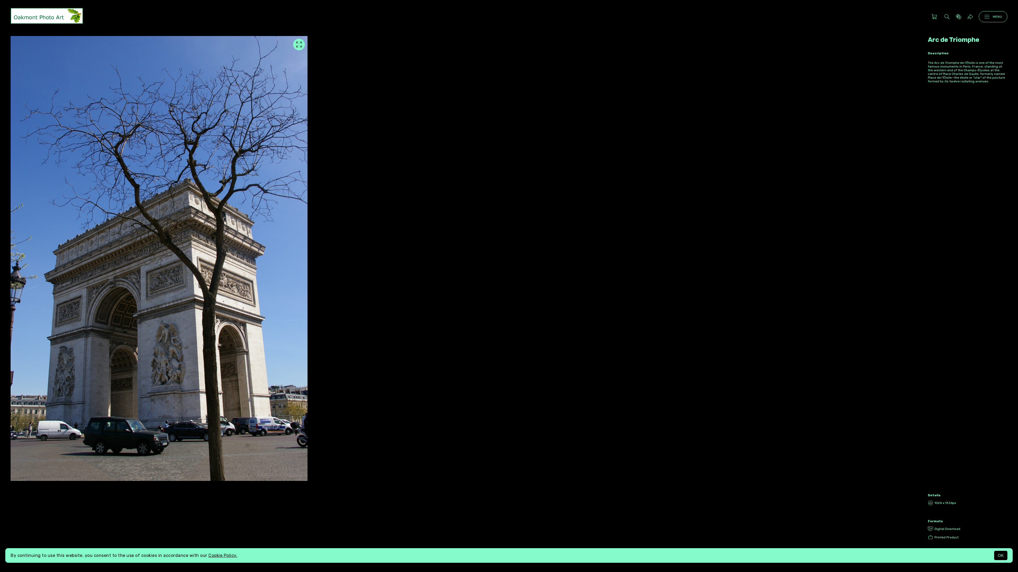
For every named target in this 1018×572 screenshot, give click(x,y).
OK (1001, 555)
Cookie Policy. (222, 555)
